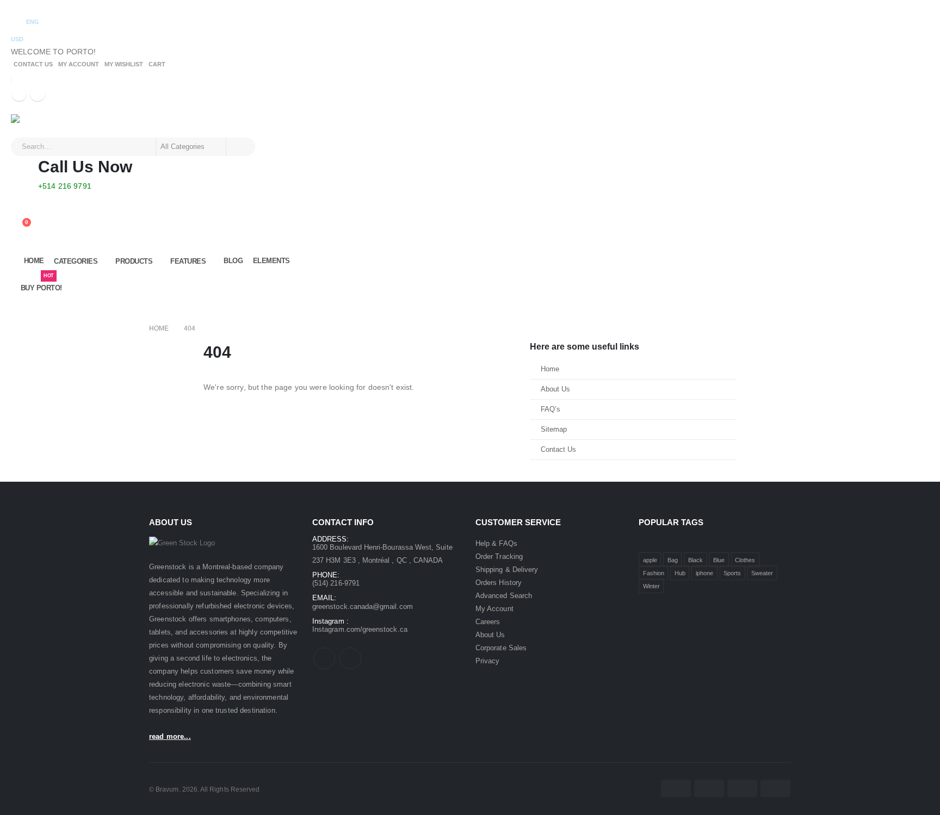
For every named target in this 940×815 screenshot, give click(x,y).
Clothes (745, 560)
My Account (78, 64)
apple (650, 560)
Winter (651, 586)
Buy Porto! (41, 283)
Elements (271, 261)
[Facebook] (19, 93)
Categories (75, 261)
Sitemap (554, 429)
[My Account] (19, 199)
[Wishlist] (19, 214)
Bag (672, 560)
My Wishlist (123, 64)
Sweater (762, 573)
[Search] (240, 147)
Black (695, 560)
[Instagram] (37, 93)
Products (133, 261)
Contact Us (33, 64)
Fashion (653, 573)
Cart (157, 64)
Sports (732, 573)
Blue (719, 560)
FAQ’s (550, 409)
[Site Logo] (41, 126)
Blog (233, 261)
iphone (704, 573)
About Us (555, 389)
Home (34, 261)
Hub (680, 573)
